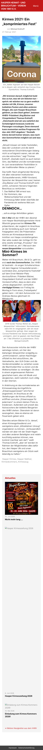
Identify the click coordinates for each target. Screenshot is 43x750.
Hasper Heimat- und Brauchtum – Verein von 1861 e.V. (13, 5)
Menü (35, 6)
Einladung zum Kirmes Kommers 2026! (21, 715)
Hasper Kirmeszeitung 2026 (18, 696)
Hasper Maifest (24, 459)
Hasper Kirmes (9, 459)
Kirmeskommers (9, 461)
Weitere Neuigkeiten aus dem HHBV (22, 728)
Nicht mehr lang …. (14, 519)
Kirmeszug (23, 461)
